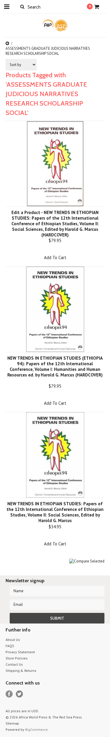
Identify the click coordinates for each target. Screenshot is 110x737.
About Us (13, 639)
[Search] (22, 6)
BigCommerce (36, 729)
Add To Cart (55, 257)
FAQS (10, 646)
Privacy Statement (20, 652)
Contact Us (14, 664)
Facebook (9, 694)
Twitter (19, 694)
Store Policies (17, 658)
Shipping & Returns (21, 670)
